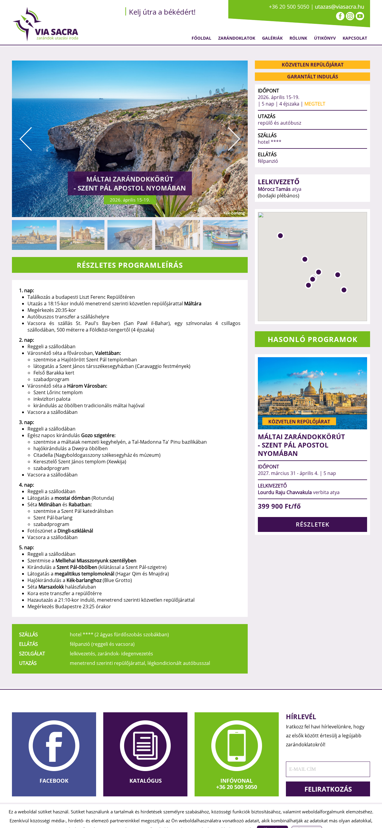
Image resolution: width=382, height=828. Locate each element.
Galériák (272, 38)
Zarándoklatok (236, 38)
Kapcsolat (355, 38)
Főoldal (201, 38)
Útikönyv (325, 38)
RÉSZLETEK (312, 524)
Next (234, 139)
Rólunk (298, 38)
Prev (25, 139)
